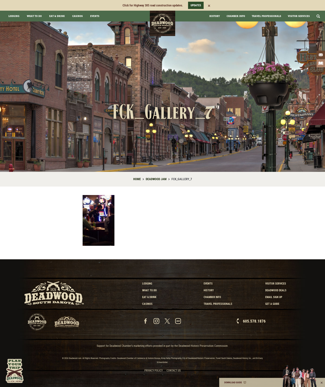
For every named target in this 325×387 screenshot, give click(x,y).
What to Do (149, 290)
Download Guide (233, 382)
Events (94, 16)
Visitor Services (299, 16)
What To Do (34, 16)
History (214, 16)
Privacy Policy (153, 370)
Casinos (77, 16)
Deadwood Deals (275, 290)
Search (318, 16)
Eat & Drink (57, 16)
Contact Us (174, 370)
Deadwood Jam (156, 179)
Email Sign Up (273, 297)
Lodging (13, 16)
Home (137, 179)
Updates (196, 5)
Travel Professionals (266, 16)
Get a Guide (272, 304)
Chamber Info (236, 16)
